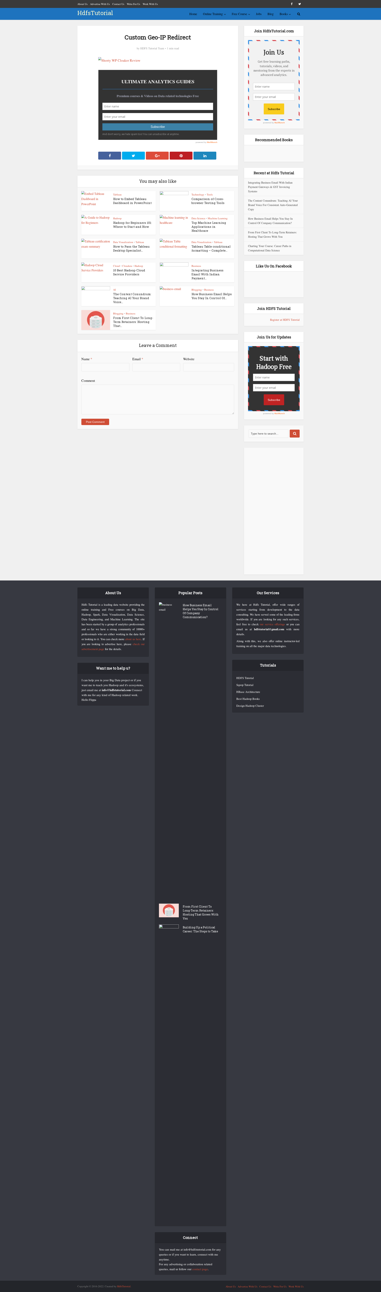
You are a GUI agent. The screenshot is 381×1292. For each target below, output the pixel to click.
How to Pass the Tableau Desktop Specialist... (131, 248)
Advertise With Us (100, 4)
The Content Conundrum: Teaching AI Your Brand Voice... (132, 298)
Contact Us (118, 4)
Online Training (213, 14)
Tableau (117, 194)
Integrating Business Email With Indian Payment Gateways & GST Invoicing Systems (270, 187)
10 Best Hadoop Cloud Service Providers (129, 272)
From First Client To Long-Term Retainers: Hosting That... (133, 322)
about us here (133, 639)
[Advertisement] (274, 511)
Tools (210, 194)
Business (196, 266)
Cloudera (127, 266)
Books (284, 14)
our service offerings (272, 624)
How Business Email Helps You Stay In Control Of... (211, 296)
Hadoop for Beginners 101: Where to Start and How (132, 225)
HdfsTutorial (95, 13)
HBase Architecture (248, 692)
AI (114, 289)
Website (188, 359)
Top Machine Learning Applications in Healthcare (208, 227)
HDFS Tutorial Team (152, 48)
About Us (82, 4)
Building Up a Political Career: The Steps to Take (200, 929)
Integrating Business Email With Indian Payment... (207, 274)
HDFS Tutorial (245, 678)
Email (137, 359)
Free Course (239, 14)
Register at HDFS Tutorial (285, 320)
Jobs (259, 14)
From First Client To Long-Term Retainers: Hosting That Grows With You (200, 912)
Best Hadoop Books (248, 699)
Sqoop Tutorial (244, 685)
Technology (197, 194)
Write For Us (133, 4)
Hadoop (117, 218)
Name (86, 359)
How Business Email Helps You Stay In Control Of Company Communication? (200, 611)
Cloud (116, 266)
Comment (88, 380)
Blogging (196, 289)
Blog (270, 14)
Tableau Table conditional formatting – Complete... (211, 248)
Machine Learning (218, 218)
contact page (200, 1269)
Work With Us (150, 4)
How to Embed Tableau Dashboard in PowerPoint (132, 201)
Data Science (198, 218)
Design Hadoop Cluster (250, 706)
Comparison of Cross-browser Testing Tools (207, 201)
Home (193, 14)
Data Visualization (123, 242)
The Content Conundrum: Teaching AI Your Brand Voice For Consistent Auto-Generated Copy (273, 205)
